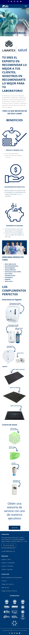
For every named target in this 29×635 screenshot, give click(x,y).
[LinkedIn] (17, 1)
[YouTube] (20, 1)
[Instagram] (14, 1)
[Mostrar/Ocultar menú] (26, 6)
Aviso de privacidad (23, 630)
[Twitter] (11, 1)
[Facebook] (8, 1)
